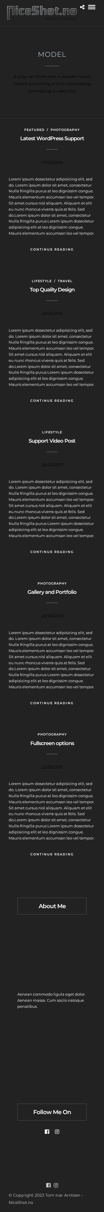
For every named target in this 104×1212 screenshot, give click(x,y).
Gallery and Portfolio (52, 592)
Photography (65, 130)
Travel (65, 281)
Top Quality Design (52, 289)
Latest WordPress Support (52, 138)
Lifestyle (42, 281)
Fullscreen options (52, 743)
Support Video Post (52, 441)
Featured (34, 130)
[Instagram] (57, 1131)
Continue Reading (52, 249)
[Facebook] (47, 1131)
